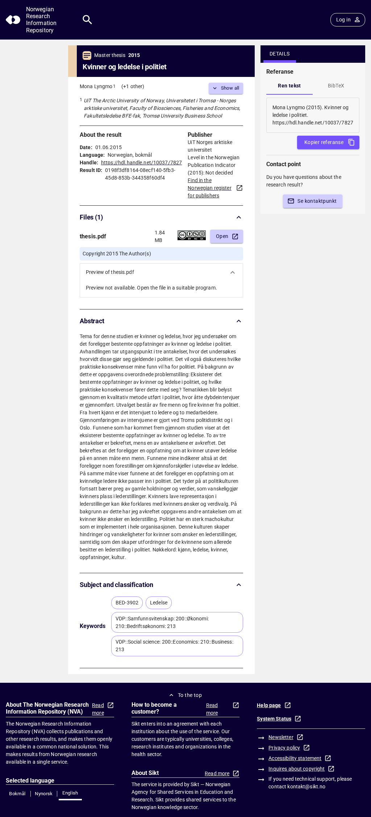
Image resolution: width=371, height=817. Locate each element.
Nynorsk (44, 793)
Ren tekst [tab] (289, 86)
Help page (269, 705)
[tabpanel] (312, 115)
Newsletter (280, 737)
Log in (343, 19)
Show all (230, 88)
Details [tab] (280, 54)
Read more (98, 709)
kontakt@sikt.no (306, 786)
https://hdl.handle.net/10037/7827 (141, 162)
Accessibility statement (294, 758)
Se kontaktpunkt (317, 201)
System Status (274, 719)
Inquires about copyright (296, 769)
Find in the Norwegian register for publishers (209, 187)
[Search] (87, 20)
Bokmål (17, 793)
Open (222, 236)
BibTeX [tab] (336, 86)
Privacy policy (284, 748)
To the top (190, 695)
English (70, 793)
